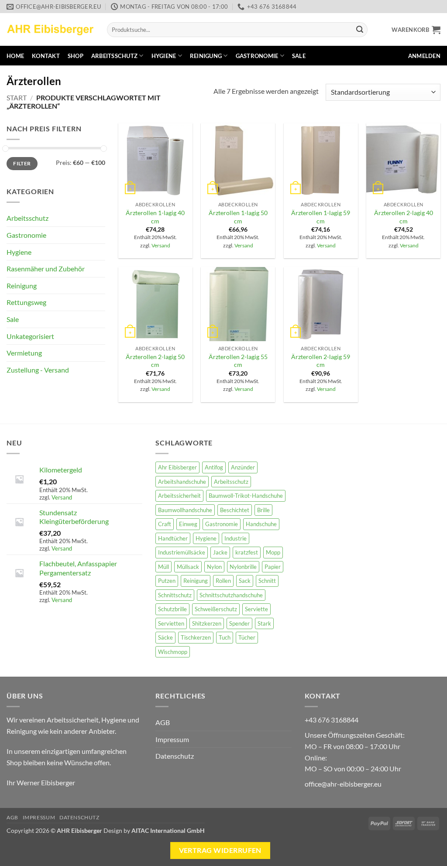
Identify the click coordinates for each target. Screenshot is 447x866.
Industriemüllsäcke (181, 552)
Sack (245, 580)
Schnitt (267, 580)
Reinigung (206, 55)
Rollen (223, 580)
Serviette (256, 609)
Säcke (165, 637)
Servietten (171, 623)
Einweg (188, 523)
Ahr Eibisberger (177, 467)
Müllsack (188, 566)
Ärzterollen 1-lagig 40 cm (155, 217)
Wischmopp (172, 651)
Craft (164, 523)
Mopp (273, 552)
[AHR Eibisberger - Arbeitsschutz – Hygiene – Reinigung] (50, 29)
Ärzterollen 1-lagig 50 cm (238, 217)
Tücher (246, 637)
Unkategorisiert (30, 336)
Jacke (220, 552)
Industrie (235, 538)
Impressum (172, 739)
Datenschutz (174, 756)
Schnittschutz (175, 595)
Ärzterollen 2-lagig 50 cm (155, 361)
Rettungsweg (26, 302)
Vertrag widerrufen (220, 850)
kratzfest (246, 552)
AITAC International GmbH (168, 830)
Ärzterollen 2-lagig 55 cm (238, 361)
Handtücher (173, 538)
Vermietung (24, 353)
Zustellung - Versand (38, 370)
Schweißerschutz (216, 609)
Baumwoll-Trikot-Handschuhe (246, 495)
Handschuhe (261, 523)
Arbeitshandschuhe (182, 481)
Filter (22, 163)
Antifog (214, 467)
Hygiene (163, 55)
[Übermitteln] (359, 29)
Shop (75, 55)
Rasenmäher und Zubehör (46, 268)
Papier (273, 566)
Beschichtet (234, 510)
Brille (263, 510)
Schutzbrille (172, 609)
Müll (163, 566)
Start (17, 97)
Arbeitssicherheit (179, 495)
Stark (264, 623)
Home (15, 55)
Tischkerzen (196, 637)
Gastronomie (257, 55)
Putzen (166, 580)
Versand (160, 245)
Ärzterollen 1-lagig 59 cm (320, 217)
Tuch (224, 637)
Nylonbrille (243, 566)
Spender (239, 623)
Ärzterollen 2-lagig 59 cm (320, 361)
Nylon (214, 566)
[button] (416, 29)
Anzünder (243, 467)
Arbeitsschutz (114, 55)
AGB (162, 722)
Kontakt (46, 55)
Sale (299, 55)
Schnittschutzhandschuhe (231, 595)
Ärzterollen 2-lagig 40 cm (403, 217)
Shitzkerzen (206, 623)
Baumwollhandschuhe (185, 510)
